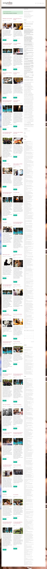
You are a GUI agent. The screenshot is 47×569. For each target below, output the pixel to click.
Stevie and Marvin (26, 530)
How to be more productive (31, 118)
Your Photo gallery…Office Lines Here (28, 75)
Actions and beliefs (17, 465)
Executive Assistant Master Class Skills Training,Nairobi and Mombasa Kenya (28, 225)
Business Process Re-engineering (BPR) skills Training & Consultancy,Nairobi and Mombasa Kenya (29, 166)
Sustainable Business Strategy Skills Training (29, 309)
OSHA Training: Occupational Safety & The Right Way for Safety (28, 503)
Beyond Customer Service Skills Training (28, 155)
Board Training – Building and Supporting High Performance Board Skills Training (28, 157)
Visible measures (16, 284)
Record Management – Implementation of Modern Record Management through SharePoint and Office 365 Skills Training (28, 291)
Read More (15, 40)
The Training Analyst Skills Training (27, 316)
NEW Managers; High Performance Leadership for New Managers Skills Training (29, 268)
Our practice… (16, 494)
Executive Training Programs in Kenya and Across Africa (28, 359)
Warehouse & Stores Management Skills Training (28, 557)
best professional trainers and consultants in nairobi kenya (28, 92)
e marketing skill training (26, 355)
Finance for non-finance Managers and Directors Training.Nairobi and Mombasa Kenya (28, 232)
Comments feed (25, 136)
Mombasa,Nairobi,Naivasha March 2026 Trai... (18, 433)
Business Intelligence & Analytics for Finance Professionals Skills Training (29, 164)
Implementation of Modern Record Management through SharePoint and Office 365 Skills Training (28, 247)
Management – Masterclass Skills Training (28, 256)
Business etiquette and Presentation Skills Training (28, 102)
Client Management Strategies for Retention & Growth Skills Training (28, 172)
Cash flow (31, 113)
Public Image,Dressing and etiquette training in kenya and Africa (28, 60)
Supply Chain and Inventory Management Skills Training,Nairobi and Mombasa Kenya (28, 307)
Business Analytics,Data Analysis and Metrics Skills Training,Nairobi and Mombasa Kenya (29, 161)
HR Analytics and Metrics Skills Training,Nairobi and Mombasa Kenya (28, 242)
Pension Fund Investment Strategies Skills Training (28, 505)
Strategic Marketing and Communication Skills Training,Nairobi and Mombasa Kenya (28, 304)
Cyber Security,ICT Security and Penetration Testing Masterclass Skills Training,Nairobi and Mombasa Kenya (28, 194)
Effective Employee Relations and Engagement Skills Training (27, 203)
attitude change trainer (28, 86)
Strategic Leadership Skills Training (28, 533)
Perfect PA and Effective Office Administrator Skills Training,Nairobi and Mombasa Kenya (29, 281)
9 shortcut (5, 494)
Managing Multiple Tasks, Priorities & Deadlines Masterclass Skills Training (28, 258)
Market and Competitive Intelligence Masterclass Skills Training (28, 263)
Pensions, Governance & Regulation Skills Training (28, 508)
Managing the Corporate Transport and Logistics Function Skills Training (28, 261)
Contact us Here (25, 179)
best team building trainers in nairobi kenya (29, 98)
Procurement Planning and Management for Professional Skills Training (28, 282)
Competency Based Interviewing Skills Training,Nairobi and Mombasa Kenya (28, 177)
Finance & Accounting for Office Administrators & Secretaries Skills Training (28, 230)
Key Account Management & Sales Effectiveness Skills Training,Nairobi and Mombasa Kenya (28, 250)
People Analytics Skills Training (27, 278)
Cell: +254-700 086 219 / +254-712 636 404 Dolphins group (28, 28)
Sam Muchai (20, 194)
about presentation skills (28, 82)
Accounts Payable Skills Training (27, 141)
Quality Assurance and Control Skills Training (28, 520)
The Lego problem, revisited (27, 17)
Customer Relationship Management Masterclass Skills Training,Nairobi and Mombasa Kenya (28, 189)
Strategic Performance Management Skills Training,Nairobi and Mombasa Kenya (28, 305)
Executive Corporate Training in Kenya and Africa (28, 45)
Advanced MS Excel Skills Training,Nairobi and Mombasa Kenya (28, 145)
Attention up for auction (7, 18)
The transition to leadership (16, 101)
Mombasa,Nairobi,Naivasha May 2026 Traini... (7, 342)
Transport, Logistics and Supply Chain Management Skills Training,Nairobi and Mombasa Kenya (28, 322)
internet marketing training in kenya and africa (29, 55)
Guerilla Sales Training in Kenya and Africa (28, 360)
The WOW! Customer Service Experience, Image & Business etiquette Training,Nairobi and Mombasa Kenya (28, 319)
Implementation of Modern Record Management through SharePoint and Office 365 (28, 245)
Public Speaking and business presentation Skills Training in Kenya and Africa (28, 62)
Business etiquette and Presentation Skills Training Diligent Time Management (28, 103)
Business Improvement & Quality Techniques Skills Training (28, 400)
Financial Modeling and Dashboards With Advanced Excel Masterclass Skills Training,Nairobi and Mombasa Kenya (28, 235)
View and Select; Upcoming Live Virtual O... (7, 315)
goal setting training (28, 117)
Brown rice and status (17, 314)
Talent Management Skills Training (27, 311)
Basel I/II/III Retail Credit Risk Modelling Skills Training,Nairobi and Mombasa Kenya (29, 153)
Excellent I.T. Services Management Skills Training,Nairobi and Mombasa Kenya (28, 217)
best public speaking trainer (29, 94)
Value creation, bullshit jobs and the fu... (17, 164)
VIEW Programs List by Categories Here (28, 372)
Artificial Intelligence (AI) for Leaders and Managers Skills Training (28, 149)
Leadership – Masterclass (27, 482)
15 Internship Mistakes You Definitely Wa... (17, 523)
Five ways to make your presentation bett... (7, 433)
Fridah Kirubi (9, 75)
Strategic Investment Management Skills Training (28, 532)
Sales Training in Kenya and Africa (27, 67)
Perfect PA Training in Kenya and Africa (28, 57)
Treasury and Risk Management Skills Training (28, 555)
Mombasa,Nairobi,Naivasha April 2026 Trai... (18, 375)
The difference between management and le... (7, 466)
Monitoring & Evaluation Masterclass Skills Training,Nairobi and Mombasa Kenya (28, 264)
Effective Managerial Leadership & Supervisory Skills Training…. (27, 207)
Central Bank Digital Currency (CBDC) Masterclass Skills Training (28, 169)
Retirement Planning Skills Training (27, 523)
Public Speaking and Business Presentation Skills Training (28, 519)
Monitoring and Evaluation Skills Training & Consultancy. (28, 496)
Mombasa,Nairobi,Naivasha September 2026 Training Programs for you (28, 11)
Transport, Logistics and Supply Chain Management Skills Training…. (28, 323)
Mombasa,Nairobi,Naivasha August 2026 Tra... (7, 101)
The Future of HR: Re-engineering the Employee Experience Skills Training (28, 315)
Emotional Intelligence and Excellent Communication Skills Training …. (28, 210)
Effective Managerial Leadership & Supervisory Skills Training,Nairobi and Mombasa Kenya (28, 205)
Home (3, 9)
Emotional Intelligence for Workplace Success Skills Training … (28, 211)
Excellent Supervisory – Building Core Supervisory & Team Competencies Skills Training (28, 224)
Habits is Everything (17, 404)
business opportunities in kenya (28, 106)
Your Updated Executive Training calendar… (28, 23)
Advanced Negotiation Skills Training (28, 146)
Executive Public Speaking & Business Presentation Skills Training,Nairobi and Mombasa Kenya (28, 228)
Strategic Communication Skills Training (28, 300)
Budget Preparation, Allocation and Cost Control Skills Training (28, 159)
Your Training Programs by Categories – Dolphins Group (28, 558)
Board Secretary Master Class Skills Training (28, 156)
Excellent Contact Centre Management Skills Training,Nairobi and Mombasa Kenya (28, 215)
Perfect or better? (6, 163)
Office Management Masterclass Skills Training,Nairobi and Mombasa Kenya (28, 270)
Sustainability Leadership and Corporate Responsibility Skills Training (28, 308)
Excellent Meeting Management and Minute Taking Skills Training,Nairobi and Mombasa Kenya (28, 219)
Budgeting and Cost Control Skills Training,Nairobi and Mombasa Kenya (28, 160)
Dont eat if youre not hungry (27, 14)
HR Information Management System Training (29, 243)
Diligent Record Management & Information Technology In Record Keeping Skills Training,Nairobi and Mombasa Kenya (28, 197)
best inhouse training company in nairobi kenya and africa (28, 89)
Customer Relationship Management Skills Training (28, 427)
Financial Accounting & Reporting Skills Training (28, 466)
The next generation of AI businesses (7, 375)
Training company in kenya (28, 125)
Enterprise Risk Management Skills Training (28, 212)
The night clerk (16, 192)
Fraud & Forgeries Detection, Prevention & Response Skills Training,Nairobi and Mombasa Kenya (28, 238)
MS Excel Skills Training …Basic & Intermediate (27, 498)
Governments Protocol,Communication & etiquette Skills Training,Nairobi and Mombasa (28, 240)
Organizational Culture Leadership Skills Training (28, 502)
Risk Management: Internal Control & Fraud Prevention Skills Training (28, 295)
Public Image (32, 119)
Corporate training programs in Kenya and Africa (28, 34)
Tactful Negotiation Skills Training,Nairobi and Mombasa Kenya (28, 310)
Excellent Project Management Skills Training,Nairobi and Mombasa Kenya (28, 220)
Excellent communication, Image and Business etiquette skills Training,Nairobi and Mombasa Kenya (29, 214)
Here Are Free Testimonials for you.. (28, 362)
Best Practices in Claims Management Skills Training (28, 391)
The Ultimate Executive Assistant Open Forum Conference (29, 548)
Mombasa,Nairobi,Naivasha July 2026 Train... (7, 133)
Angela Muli (21, 21)
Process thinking (16, 341)
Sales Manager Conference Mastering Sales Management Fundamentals (28, 296)
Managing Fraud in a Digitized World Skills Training (28, 488)
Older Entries (20, 16)
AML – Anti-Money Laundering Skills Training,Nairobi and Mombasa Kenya (28, 148)
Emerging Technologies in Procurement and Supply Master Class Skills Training (28, 208)
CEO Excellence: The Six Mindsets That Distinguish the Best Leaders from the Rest (28, 171)
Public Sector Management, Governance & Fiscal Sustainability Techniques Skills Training (28, 287)
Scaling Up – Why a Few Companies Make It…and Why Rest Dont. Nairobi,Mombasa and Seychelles (29, 299)
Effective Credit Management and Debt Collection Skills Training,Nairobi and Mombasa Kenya (28, 202)
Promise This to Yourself (16, 73)
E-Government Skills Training (27, 198)
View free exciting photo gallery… (27, 72)
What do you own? (6, 254)
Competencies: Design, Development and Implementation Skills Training (28, 175)
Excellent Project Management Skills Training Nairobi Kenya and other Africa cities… (28, 43)
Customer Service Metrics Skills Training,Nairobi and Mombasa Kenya (28, 192)
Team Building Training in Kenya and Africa (28, 71)
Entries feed (25, 135)
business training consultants (27, 113)
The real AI (5, 222)
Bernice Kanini (20, 75)
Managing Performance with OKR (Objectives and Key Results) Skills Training (29, 260)
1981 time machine (6, 404)
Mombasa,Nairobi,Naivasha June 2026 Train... (7, 193)
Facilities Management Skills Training (28, 461)
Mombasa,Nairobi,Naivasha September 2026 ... (7, 44)
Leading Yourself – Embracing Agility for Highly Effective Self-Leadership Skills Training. (28, 253)
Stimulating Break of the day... (6, 38)
